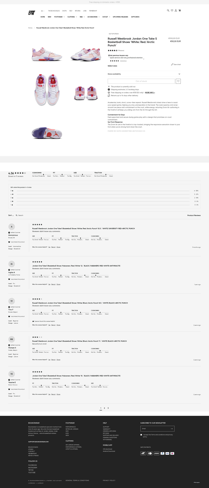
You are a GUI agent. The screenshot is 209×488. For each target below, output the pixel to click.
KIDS (67, 433)
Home (30, 28)
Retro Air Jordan (61, 24)
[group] (19, 173)
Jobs (84, 11)
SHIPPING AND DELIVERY (111, 435)
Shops (64, 11)
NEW (67, 435)
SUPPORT (106, 427)
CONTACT (31, 451)
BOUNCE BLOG (33, 447)
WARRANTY (106, 429)
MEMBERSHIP (32, 453)
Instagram (32, 468)
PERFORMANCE (71, 427)
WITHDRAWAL (107, 439)
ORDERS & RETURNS (109, 431)
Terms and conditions (158, 435)
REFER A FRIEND (33, 455)
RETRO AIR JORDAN (72, 429)
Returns (77, 11)
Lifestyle (82, 24)
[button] (144, 50)
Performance (33, 24)
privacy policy (109, 480)
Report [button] (53, 247)
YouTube (31, 473)
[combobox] (43, 11)
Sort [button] (10, 215)
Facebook (32, 465)
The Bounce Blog (54, 11)
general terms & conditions (77, 480)
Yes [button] (49, 247)
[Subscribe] (171, 428)
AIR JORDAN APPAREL (73, 445)
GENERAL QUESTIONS (110, 437)
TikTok (31, 470)
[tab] (194, 215)
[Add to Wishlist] (178, 81)
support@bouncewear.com (38, 442)
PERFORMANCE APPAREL (74, 447)
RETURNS (106, 433)
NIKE (67, 431)
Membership (93, 11)
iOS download (107, 449)
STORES (30, 449)
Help (70, 11)
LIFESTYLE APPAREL (72, 449)
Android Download (109, 451)
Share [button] (58, 247)
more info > (150, 93)
